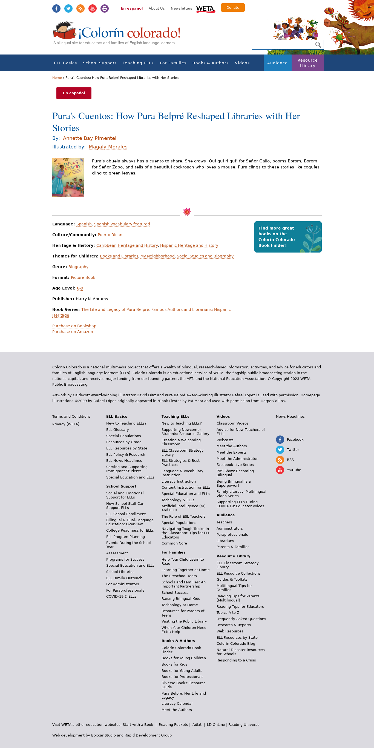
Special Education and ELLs (130, 477)
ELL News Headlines (124, 460)
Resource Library (308, 63)
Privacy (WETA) (65, 424)
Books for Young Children (184, 658)
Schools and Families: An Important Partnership (184, 584)
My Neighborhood (157, 256)
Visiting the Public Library (184, 621)
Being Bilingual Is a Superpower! (234, 483)
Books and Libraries (119, 256)
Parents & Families (233, 547)
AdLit (197, 725)
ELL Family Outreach (124, 578)
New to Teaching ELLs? (126, 423)
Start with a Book (138, 725)
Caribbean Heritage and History (127, 245)
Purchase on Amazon (72, 331)
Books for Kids (174, 664)
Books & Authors (210, 63)
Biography (78, 267)
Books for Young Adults (182, 671)
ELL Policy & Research (125, 454)
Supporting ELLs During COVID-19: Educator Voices (240, 504)
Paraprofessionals (232, 534)
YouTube (92, 8)
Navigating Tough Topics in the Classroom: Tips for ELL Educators (186, 533)
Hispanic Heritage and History (189, 245)
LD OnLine (216, 725)
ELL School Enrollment (126, 514)
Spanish (84, 224)
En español (132, 8)
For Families (173, 63)
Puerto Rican (110, 235)
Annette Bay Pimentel (89, 138)
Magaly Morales (108, 147)
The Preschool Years (179, 576)
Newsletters (181, 8)
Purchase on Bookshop (74, 326)
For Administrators (122, 584)
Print (104, 8)
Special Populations (123, 436)
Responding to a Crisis (236, 660)
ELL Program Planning (125, 537)
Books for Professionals (182, 677)
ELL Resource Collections (239, 573)
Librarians (225, 541)
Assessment (117, 553)
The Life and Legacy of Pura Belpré (115, 309)
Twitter (68, 8)
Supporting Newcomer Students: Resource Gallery (185, 432)
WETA (206, 8)
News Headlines (290, 416)
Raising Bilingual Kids (181, 599)
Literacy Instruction (179, 481)
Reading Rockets (173, 725)
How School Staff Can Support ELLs (125, 505)
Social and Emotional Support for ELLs (125, 495)
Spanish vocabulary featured (122, 224)
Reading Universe (244, 725)
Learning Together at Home (186, 570)
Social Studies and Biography (205, 256)
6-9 (80, 288)
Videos (242, 63)
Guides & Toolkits (232, 579)
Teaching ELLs (138, 63)
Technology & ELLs (178, 500)
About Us (157, 8)
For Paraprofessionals (125, 590)
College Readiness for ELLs (130, 530)
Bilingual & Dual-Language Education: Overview (130, 522)
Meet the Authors (177, 710)
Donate (232, 7)
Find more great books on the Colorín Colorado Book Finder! (276, 237)
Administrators (230, 528)
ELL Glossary (117, 430)
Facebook (56, 8)
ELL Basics (65, 63)
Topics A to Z (228, 613)
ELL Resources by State (126, 448)
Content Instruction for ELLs (186, 487)
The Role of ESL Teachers (184, 516)
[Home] (119, 36)
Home (57, 78)
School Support (99, 63)
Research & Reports (234, 625)
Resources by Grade (124, 442)
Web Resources (230, 631)
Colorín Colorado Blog (236, 643)
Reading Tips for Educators (240, 606)
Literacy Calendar (177, 703)
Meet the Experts (232, 452)
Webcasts (225, 440)
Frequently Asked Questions (241, 619)
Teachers (224, 522)
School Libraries (120, 572)
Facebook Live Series (235, 465)
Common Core (174, 543)
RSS (80, 8)
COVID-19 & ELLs (121, 596)
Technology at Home (180, 605)
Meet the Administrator (237, 459)
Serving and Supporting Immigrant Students (127, 469)
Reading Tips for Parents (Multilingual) (238, 598)
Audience (277, 63)
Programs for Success (125, 559)
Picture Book (83, 277)
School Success (175, 593)
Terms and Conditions (71, 416)
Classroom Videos (233, 423)
